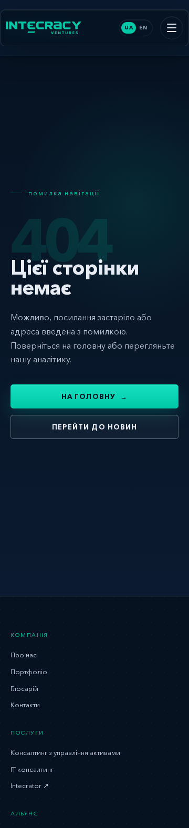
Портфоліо (28, 671)
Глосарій (24, 688)
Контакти (25, 704)
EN (143, 27)
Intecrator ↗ (29, 785)
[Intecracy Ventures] (43, 28)
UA (128, 27)
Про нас (23, 655)
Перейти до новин (94, 427)
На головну (94, 396)
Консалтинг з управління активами (65, 752)
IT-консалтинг (32, 769)
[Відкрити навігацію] (171, 27)
